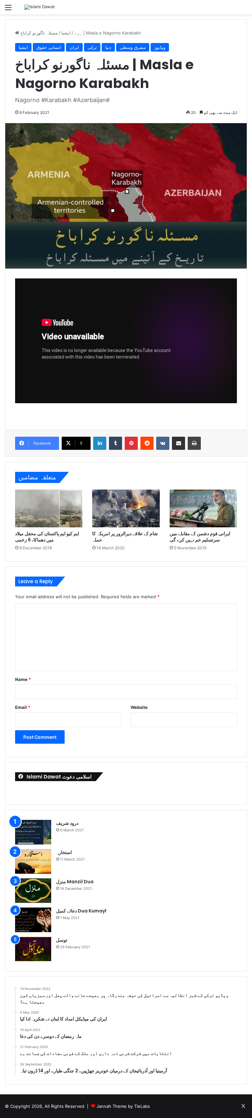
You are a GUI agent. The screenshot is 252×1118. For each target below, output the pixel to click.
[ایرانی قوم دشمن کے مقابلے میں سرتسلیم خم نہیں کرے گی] (203, 509)
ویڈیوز (159, 47)
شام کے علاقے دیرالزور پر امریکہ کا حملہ (125, 536)
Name (23, 679)
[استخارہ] (33, 861)
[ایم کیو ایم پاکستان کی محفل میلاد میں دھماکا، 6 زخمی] (48, 508)
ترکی (92, 47)
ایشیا (66, 32)
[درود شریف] (33, 832)
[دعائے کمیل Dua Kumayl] (33, 920)
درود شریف (67, 823)
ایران (74, 47)
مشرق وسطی (133, 47)
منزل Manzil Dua (75, 881)
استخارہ (64, 852)
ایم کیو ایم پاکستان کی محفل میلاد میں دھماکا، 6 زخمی (47, 536)
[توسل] (33, 949)
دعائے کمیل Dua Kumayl (81, 911)
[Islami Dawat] (39, 7)
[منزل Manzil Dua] (33, 890)
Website (139, 707)
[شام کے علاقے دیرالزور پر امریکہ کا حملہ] (125, 509)
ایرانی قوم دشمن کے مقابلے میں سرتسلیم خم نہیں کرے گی (200, 536)
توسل (61, 940)
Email (22, 707)
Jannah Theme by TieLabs (123, 1106)
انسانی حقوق (48, 47)
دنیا (108, 47)
